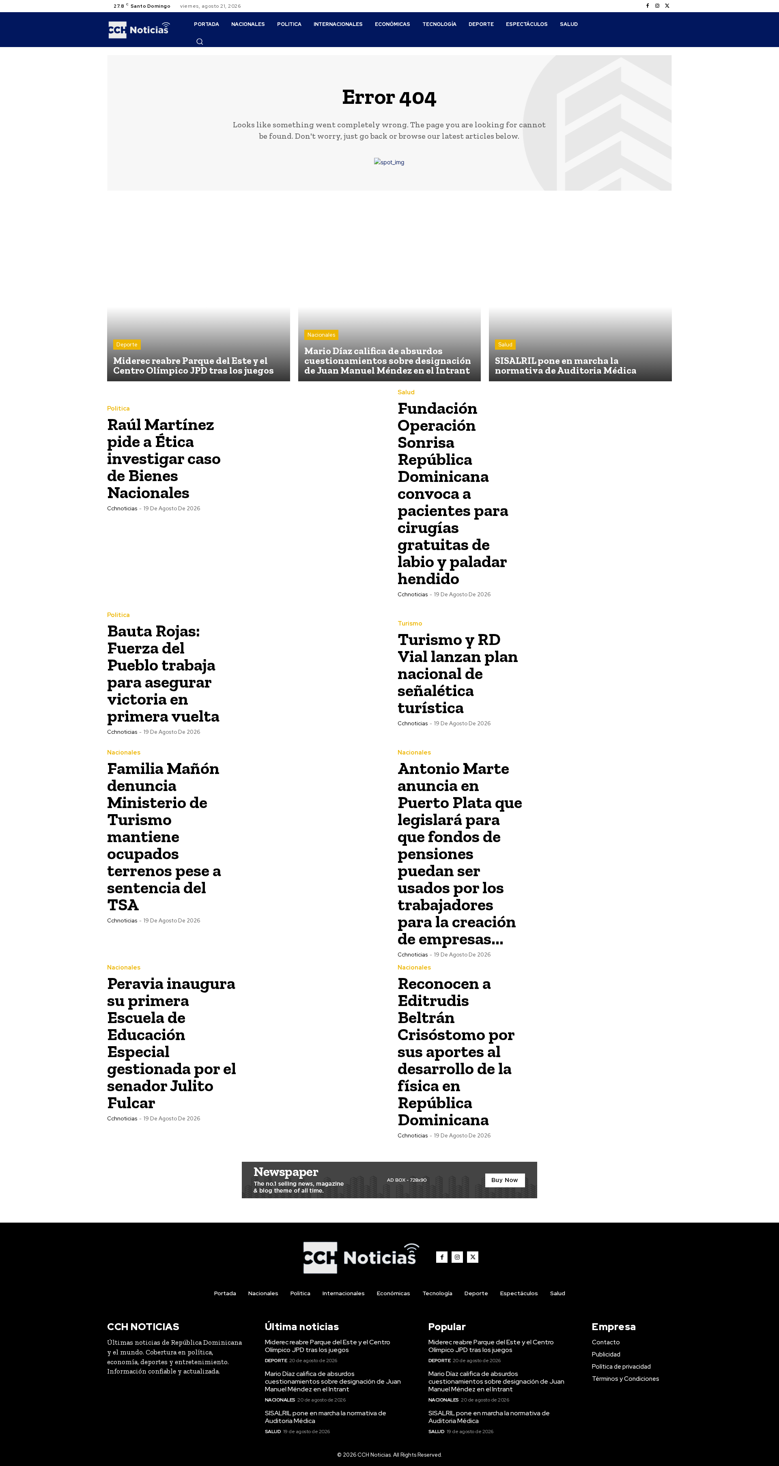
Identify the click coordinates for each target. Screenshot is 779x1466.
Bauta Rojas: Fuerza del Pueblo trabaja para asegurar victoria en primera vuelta (163, 673)
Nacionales (321, 334)
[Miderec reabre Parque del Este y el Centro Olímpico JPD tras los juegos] (198, 290)
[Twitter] (667, 6)
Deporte (127, 344)
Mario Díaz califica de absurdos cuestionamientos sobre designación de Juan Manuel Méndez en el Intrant (333, 1381)
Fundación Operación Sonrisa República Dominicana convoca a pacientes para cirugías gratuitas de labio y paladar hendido (453, 493)
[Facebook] (647, 6)
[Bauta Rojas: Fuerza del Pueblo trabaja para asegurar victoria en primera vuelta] (312, 673)
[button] (199, 41)
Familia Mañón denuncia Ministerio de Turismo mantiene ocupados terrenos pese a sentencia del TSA (164, 836)
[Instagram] (657, 6)
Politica (118, 409)
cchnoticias (122, 508)
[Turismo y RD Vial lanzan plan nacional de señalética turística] (603, 673)
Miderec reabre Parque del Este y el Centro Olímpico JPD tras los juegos (327, 1346)
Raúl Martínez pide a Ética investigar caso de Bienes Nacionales (164, 458)
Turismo (410, 624)
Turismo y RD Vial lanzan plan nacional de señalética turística (458, 673)
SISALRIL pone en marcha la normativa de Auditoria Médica (325, 1417)
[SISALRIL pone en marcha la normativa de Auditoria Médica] (580, 290)
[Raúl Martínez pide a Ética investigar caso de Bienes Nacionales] (312, 458)
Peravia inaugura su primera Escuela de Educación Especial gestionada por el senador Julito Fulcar (171, 1043)
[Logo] (139, 29)
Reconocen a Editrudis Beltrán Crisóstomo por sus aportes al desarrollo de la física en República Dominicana (456, 1051)
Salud (505, 344)
